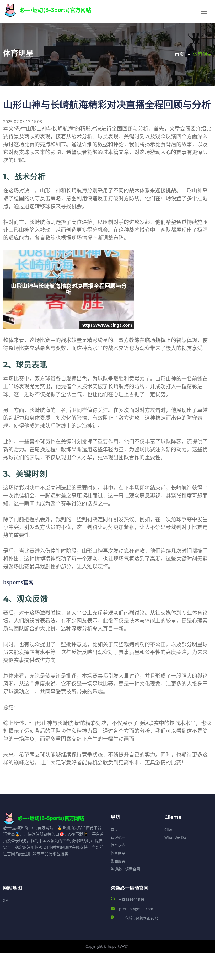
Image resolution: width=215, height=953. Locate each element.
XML (6, 900)
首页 (179, 54)
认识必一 (118, 837)
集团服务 (118, 860)
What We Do (175, 837)
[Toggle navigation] (203, 11)
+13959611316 (131, 899)
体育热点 (118, 845)
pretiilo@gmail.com (136, 908)
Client (169, 829)
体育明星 (118, 853)
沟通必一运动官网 (125, 868)
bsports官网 (118, 946)
